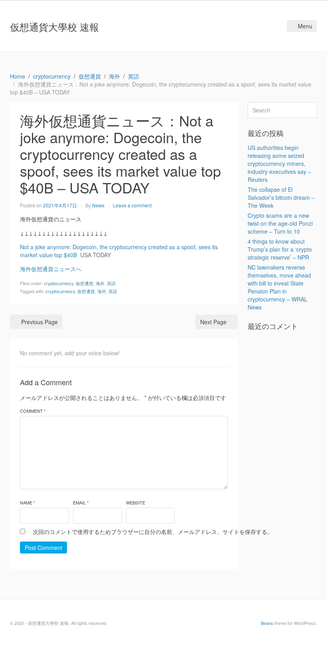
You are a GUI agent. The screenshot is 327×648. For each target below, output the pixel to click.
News (98, 205)
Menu (305, 26)
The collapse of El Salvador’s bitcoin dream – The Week (281, 197)
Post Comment (43, 547)
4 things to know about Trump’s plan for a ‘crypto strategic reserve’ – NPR (280, 249)
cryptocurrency (58, 283)
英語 (111, 283)
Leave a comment (132, 205)
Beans (267, 623)
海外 (100, 283)
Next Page (213, 322)
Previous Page (39, 322)
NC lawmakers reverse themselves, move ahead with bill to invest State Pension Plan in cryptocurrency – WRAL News (279, 287)
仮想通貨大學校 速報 (54, 26)
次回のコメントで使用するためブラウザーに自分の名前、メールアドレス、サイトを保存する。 (153, 532)
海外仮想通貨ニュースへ (50, 269)
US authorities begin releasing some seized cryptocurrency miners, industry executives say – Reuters (279, 163)
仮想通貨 (84, 283)
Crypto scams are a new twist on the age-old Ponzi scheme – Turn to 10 (280, 223)
